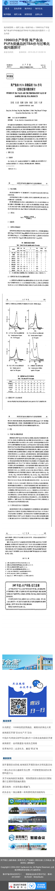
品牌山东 (38, 14)
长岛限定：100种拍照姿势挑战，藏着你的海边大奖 (26, 727)
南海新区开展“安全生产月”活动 (17, 732)
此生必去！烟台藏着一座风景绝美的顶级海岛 (23, 792)
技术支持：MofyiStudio (33, 876)
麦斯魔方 (31, 862)
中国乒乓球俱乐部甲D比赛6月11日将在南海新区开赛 (27, 737)
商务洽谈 (39, 860)
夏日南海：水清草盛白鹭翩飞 (16, 786)
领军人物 (17, 14)
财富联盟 (28, 14)
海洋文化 (38, 8)
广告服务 (30, 860)
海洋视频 (7, 14)
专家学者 (29, 27)
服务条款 (12, 860)
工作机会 (47, 860)
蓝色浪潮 (17, 8)
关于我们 (4, 860)
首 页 (7, 8)
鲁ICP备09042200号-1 (12, 874)
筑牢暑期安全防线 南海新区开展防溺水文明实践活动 (27, 764)
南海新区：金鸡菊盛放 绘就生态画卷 (19, 743)
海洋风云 (28, 8)
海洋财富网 (8, 27)
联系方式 (21, 860)
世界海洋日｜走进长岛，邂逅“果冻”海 (20, 748)
